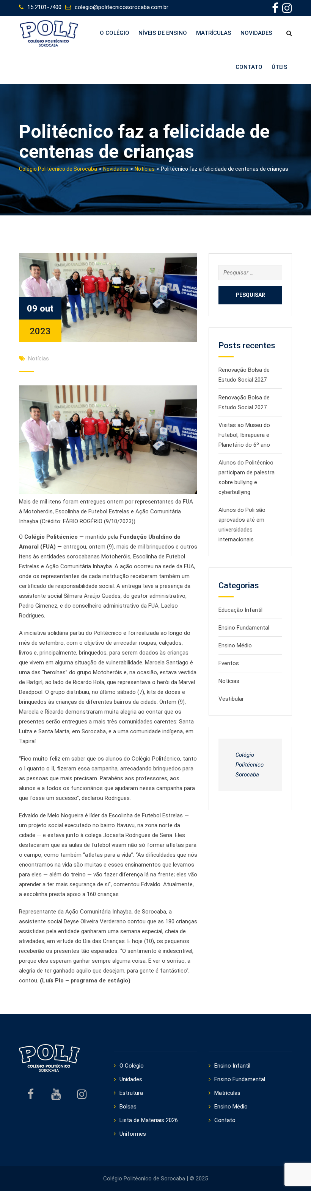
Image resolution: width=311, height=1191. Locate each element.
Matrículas (213, 33)
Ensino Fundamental (243, 627)
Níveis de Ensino (162, 33)
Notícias (38, 358)
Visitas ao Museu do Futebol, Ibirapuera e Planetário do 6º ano (244, 435)
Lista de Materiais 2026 (148, 1120)
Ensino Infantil (232, 1065)
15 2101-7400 (44, 7)
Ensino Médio (235, 645)
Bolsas (128, 1106)
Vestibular (231, 698)
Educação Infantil (240, 609)
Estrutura (131, 1093)
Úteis (279, 67)
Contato (249, 67)
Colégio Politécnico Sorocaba (250, 764)
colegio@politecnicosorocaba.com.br (121, 7)
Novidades (256, 33)
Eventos (228, 663)
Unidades (130, 1079)
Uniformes (132, 1133)
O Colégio (114, 33)
